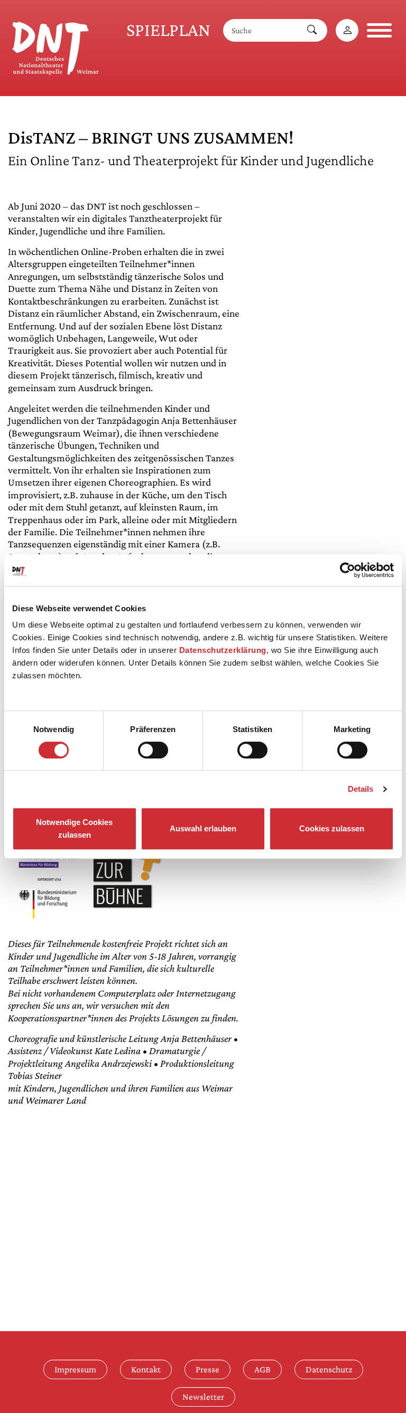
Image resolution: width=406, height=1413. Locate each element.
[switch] (153, 750)
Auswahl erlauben (203, 828)
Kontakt (146, 1369)
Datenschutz (329, 1369)
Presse (207, 1369)
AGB (262, 1369)
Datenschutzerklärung (222, 650)
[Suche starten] (312, 30)
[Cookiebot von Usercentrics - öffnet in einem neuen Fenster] (347, 570)
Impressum (75, 1369)
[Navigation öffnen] (379, 30)
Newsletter (203, 1396)
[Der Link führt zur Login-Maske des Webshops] (347, 30)
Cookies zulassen (331, 828)
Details (361, 788)
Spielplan (168, 30)
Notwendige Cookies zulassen (74, 828)
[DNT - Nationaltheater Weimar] (55, 46)
